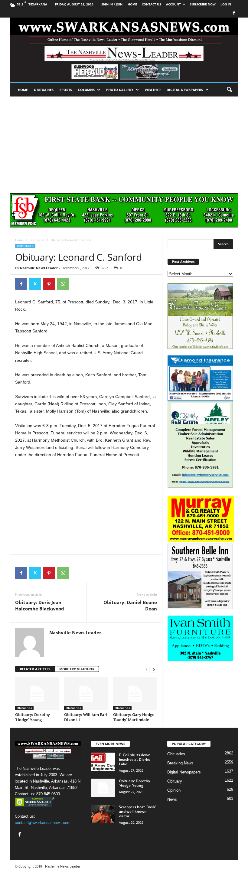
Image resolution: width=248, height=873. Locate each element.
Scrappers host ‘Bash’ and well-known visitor (137, 811)
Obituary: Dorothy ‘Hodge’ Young (32, 717)
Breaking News (180, 763)
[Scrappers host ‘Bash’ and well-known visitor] (103, 814)
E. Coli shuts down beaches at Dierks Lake (135, 759)
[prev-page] (147, 669)
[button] (229, 89)
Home (23, 89)
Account (173, 4)
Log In (225, 4)
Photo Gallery (119, 89)
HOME (132, 4)
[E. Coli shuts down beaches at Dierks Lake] (103, 762)
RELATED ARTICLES (35, 669)
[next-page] (154, 669)
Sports (66, 89)
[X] (35, 284)
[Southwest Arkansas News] (124, 50)
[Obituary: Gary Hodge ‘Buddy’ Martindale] (135, 693)
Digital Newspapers (185, 89)
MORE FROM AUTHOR (76, 669)
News (172, 799)
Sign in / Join (111, 4)
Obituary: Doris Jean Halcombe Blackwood (39, 605)
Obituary (174, 781)
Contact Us (151, 4)
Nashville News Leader (39, 268)
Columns (86, 89)
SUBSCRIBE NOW (203, 4)
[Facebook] (233, 13)
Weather (153, 89)
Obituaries (44, 89)
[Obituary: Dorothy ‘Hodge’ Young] (37, 693)
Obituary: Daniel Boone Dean (130, 605)
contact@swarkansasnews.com (42, 822)
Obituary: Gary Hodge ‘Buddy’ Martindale (133, 717)
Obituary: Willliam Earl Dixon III (85, 717)
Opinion (174, 790)
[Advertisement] (124, 142)
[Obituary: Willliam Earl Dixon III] (86, 693)
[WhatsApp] (63, 284)
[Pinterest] (49, 284)
